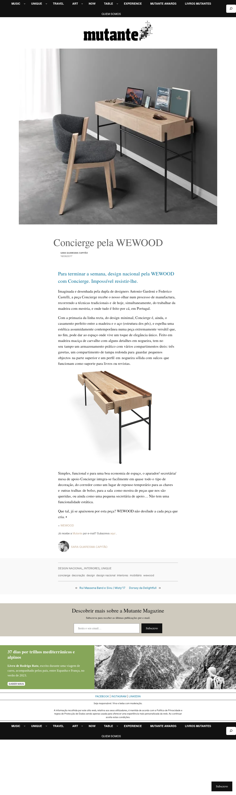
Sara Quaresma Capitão (74, 253)
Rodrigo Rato (29, 666)
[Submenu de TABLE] (117, 3)
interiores (122, 575)
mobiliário (136, 575)
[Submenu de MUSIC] (24, 3)
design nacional (105, 575)
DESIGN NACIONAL (70, 568)
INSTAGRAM (118, 696)
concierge (64, 575)
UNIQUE (106, 568)
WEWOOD (67, 525)
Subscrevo (152, 628)
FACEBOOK (102, 696)
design (90, 575)
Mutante (77, 533)
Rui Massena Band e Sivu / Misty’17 (102, 588)
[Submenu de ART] (82, 3)
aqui (113, 533)
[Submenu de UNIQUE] (46, 3)
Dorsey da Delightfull (143, 588)
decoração (78, 575)
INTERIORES (92, 568)
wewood (148, 575)
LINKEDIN (135, 696)
